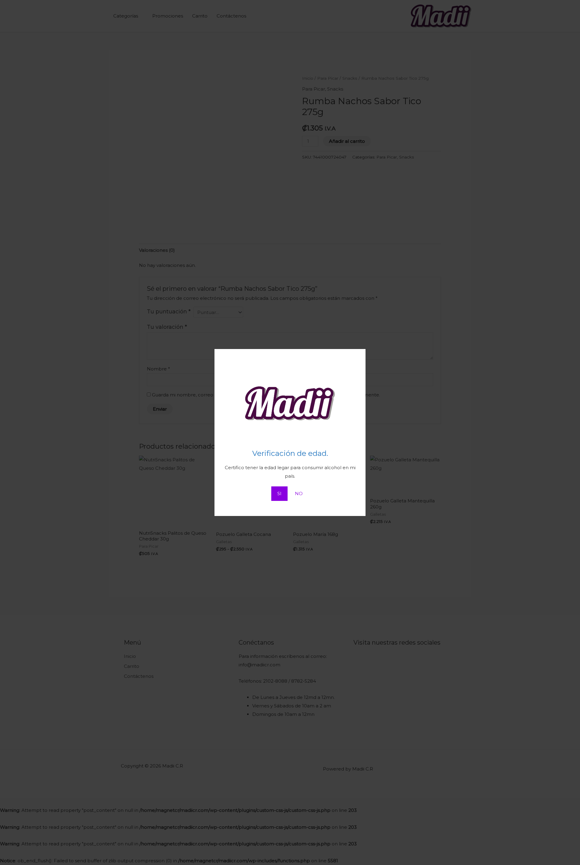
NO (299, 493)
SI (279, 493)
